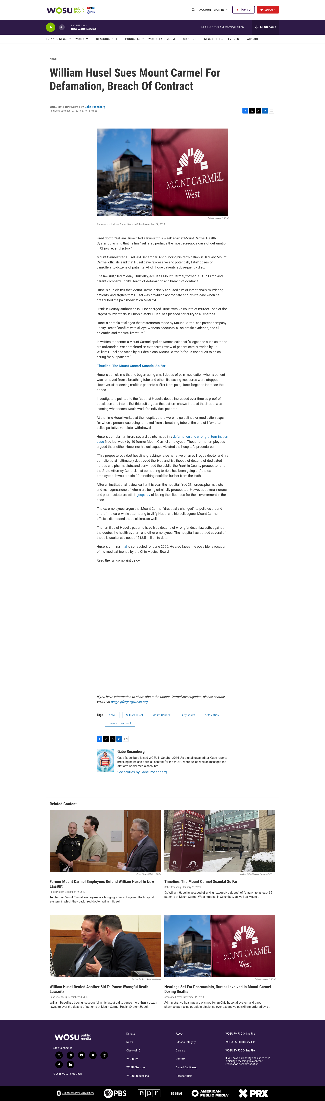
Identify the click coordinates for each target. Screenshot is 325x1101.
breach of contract (120, 723)
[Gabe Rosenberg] (105, 760)
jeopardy (143, 495)
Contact (180, 1059)
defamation (212, 715)
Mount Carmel (161, 715)
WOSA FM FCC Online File (240, 1042)
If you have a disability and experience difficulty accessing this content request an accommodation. (248, 1061)
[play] (51, 27)
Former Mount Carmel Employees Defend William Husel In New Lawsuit (102, 884)
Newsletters (214, 39)
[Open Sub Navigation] (227, 9)
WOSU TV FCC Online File (240, 1050)
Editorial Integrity (186, 1042)
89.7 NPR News (56, 39)
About (179, 1033)
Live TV (245, 10)
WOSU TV (81, 39)
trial (124, 546)
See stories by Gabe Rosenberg (142, 772)
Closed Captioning (186, 1067)
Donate (269, 10)
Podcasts (132, 39)
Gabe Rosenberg (95, 107)
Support (189, 39)
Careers (180, 1050)
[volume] (62, 27)
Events (233, 39)
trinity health (187, 715)
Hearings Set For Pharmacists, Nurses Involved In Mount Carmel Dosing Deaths (217, 989)
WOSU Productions (137, 1076)
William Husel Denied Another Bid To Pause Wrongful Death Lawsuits (99, 989)
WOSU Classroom (161, 39)
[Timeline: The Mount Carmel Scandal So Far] (219, 841)
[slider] (67, 27)
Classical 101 (106, 39)
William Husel (134, 715)
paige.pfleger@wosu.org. (129, 702)
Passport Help (184, 1076)
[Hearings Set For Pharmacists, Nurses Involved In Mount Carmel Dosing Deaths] (219, 946)
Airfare (253, 39)
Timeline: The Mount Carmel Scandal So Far (131, 366)
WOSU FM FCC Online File (240, 1033)
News (53, 59)
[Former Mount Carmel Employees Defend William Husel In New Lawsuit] (105, 841)
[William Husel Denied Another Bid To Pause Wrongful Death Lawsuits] (105, 946)
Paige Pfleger (57, 891)
